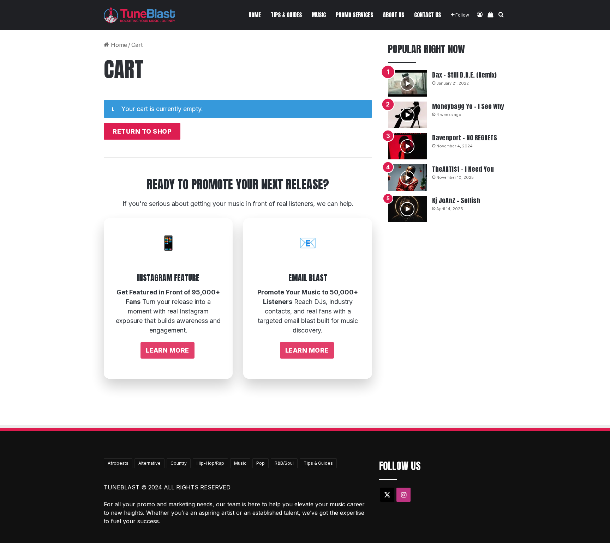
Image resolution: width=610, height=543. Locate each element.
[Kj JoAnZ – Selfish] (407, 209)
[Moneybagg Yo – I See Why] (407, 115)
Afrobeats (118, 463)
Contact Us (427, 15)
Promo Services (354, 15)
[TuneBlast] (139, 15)
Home (255, 15)
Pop (260, 463)
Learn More (167, 350)
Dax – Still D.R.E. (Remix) (464, 75)
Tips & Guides (286, 15)
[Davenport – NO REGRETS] (407, 146)
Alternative (149, 463)
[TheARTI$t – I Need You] (407, 177)
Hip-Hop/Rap (210, 463)
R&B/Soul (284, 463)
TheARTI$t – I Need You (463, 169)
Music (319, 15)
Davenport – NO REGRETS (464, 137)
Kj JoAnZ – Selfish (456, 200)
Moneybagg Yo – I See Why (468, 106)
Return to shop (142, 131)
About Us (393, 15)
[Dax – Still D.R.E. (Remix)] (407, 83)
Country (179, 463)
